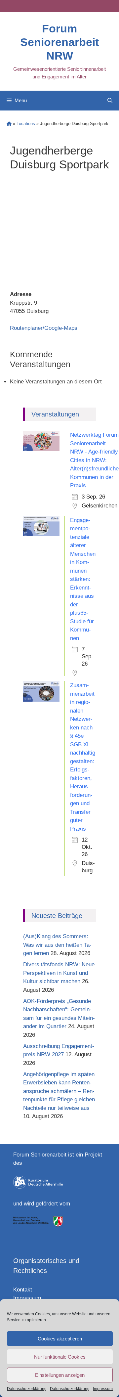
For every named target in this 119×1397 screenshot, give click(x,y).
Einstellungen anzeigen (60, 1375)
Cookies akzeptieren (60, 1338)
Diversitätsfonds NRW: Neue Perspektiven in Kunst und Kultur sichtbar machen (59, 972)
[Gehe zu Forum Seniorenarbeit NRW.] (9, 123)
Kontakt (22, 1290)
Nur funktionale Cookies (60, 1357)
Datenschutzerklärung (27, 1388)
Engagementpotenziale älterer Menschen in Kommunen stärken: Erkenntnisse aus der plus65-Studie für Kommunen (83, 579)
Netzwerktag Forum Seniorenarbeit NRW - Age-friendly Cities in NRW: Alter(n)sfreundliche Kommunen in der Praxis (94, 460)
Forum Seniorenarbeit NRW (59, 42)
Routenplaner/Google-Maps (43, 328)
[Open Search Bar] (110, 100)
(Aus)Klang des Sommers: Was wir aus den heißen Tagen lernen (57, 944)
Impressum (103, 1388)
